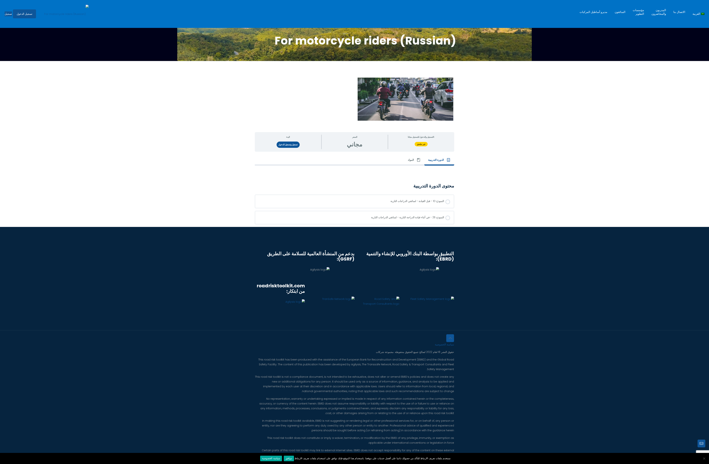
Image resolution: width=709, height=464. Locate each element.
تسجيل (8, 14)
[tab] (439, 160)
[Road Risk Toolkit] (66, 14)
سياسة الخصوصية (444, 344)
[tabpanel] (354, 171)
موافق (289, 458)
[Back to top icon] (450, 338)
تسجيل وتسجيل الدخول (288, 144)
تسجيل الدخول (24, 14)
